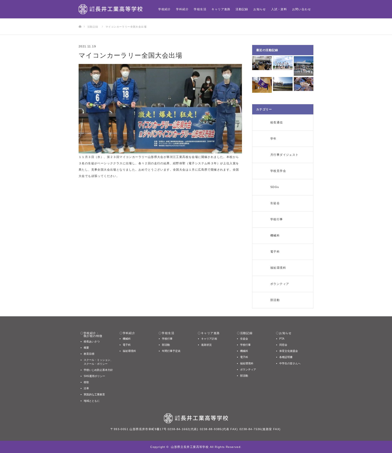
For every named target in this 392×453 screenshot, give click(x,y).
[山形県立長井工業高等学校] (111, 9)
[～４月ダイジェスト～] (283, 84)
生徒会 (244, 338)
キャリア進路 (221, 9)
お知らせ (259, 9)
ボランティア (248, 369)
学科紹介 (182, 9)
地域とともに (92, 400)
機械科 (127, 338)
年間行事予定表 (171, 350)
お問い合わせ (301, 9)
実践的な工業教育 (94, 394)
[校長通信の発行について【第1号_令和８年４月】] (303, 84)
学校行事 (167, 338)
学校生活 (200, 9)
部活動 (166, 344)
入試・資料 (279, 9)
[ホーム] (80, 19)
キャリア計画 (209, 338)
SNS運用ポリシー (94, 376)
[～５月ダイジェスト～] (262, 85)
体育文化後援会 (288, 350)
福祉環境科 (129, 350)
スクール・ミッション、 (98, 361)
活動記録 (242, 9)
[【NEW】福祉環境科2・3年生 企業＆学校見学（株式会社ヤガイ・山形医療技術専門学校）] (303, 66)
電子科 (127, 344)
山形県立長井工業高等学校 (190, 447)
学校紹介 (164, 9)
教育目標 (89, 353)
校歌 (86, 382)
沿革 (86, 388)
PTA (281, 338)
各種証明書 (286, 357)
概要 (86, 347)
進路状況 (206, 344)
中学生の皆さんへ (290, 363)
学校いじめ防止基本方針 (98, 369)
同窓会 (283, 344)
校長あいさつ (92, 341)
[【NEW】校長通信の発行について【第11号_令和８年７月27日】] (262, 63)
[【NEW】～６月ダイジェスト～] (283, 63)
